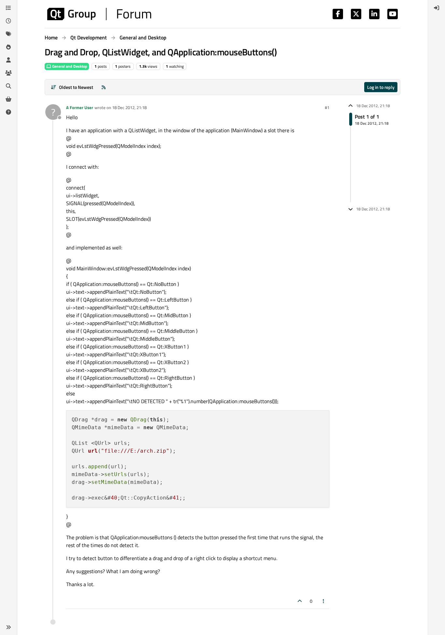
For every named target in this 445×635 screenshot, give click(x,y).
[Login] (436, 8)
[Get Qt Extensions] (8, 99)
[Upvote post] (300, 601)
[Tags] (8, 34)
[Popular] (8, 47)
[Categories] (8, 8)
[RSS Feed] (103, 87)
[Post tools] (324, 601)
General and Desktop (69, 66)
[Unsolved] (8, 112)
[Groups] (8, 73)
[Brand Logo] (99, 14)
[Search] (8, 86)
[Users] (8, 60)
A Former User (79, 107)
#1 (327, 107)
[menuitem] (436, 8)
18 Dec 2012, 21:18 (129, 107)
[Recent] (8, 21)
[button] (8, 627)
